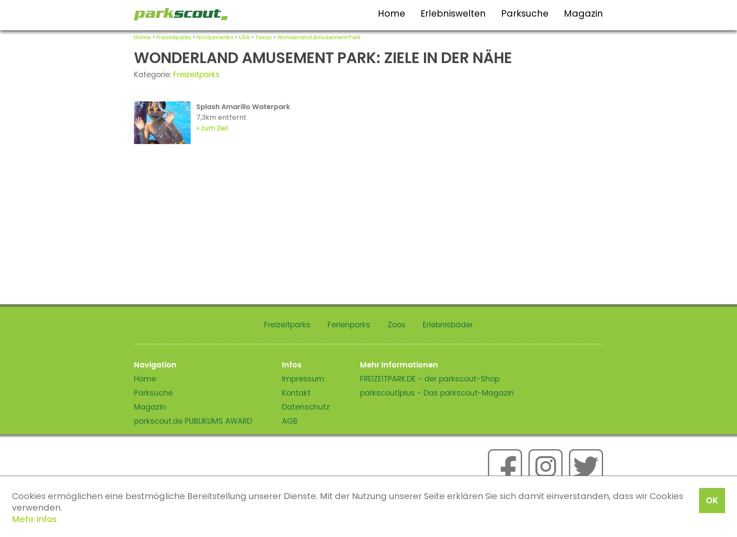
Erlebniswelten (453, 13)
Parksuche (524, 13)
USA (244, 37)
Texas (263, 37)
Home (391, 13)
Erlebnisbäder (448, 325)
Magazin (583, 13)
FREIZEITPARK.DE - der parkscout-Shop (429, 379)
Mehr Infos (34, 519)
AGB (290, 421)
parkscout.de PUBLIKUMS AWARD (193, 421)
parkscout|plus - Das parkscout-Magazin (437, 393)
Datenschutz (306, 407)
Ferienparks (349, 325)
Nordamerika (215, 37)
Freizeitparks (174, 37)
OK (712, 500)
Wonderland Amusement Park (318, 37)
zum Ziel (214, 128)
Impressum (303, 379)
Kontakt (296, 393)
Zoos (397, 325)
